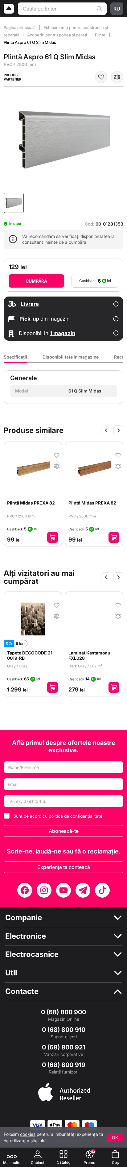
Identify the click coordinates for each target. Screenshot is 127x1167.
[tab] (15, 359)
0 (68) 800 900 (63, 1012)
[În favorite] (101, 77)
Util (11, 973)
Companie (23, 917)
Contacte (22, 991)
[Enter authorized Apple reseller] (64, 1091)
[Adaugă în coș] (53, 537)
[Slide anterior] (106, 430)
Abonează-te (64, 831)
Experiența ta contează (63, 867)
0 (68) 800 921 (63, 1047)
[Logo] (9, 9)
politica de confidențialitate (75, 816)
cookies (27, 1134)
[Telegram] (83, 890)
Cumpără (36, 281)
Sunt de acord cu (57, 816)
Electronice (25, 936)
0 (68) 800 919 (63, 1065)
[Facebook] (24, 890)
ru (116, 9)
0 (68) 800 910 (63, 1029)
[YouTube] (63, 890)
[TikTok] (102, 890)
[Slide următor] (118, 430)
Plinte (100, 34)
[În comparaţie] (117, 77)
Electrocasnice (32, 954)
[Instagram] (44, 890)
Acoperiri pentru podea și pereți (57, 34)
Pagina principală (20, 27)
